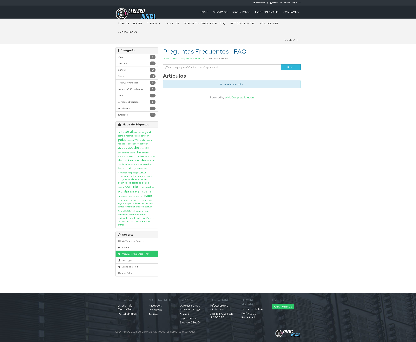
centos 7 (122, 206)
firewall (121, 211)
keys (120, 203)
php (130, 203)
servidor (145, 135)
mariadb (149, 203)
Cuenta (291, 39)
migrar (138, 191)
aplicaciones (138, 203)
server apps (123, 200)
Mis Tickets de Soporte (132, 240)
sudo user (130, 221)
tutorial (127, 131)
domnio (145, 182)
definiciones (123, 152)
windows (148, 164)
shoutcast (135, 135)
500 (147, 148)
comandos (123, 214)
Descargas (126, 260)
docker (130, 210)
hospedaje (133, 172)
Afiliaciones (269, 23)
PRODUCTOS (241, 12)
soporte (143, 176)
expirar (121, 187)
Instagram (155, 310)
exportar (133, 214)
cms (138, 206)
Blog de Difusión (190, 322)
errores (151, 156)
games (145, 200)
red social (122, 143)
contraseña (142, 168)
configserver (146, 206)
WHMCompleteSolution (239, 97)
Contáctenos (127, 31)
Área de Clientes (130, 23)
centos (142, 172)
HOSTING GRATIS (267, 12)
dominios (122, 182)
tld (140, 182)
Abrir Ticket (126, 273)
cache (132, 152)
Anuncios (172, 23)
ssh (150, 200)
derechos (149, 187)
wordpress (126, 191)
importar (141, 214)
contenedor (123, 218)
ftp (119, 132)
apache (133, 147)
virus (133, 164)
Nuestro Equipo (190, 310)
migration (130, 206)
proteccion (123, 196)
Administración (170, 58)
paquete (144, 179)
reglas (141, 187)
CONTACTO (291, 12)
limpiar (145, 152)
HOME (204, 12)
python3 (139, 221)
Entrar (275, 2)
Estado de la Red (242, 23)
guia (147, 131)
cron (149, 176)
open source (133, 143)
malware (140, 164)
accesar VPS (132, 140)
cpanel (147, 191)
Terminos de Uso (252, 309)
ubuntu (149, 196)
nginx (129, 176)
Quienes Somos (190, 305)
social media (133, 179)
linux (121, 168)
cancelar (144, 143)
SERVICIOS (220, 12)
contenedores (142, 211)
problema (134, 218)
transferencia (144, 160)
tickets (136, 176)
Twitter (153, 314)
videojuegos (135, 200)
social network (145, 140)
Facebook (155, 305)
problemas (142, 156)
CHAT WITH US (283, 306)
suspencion (123, 156)
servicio (132, 156)
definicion (125, 160)
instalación (144, 218)
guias (122, 139)
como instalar (124, 135)
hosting (130, 168)
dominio (131, 186)
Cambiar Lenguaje (290, 2)
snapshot (137, 196)
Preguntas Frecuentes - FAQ (204, 23)
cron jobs (122, 179)
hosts (125, 203)
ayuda (122, 147)
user (131, 196)
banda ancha (124, 164)
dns (139, 152)
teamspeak (138, 132)
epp (129, 182)
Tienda (152, 23)
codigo (135, 182)
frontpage (122, 172)
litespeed (122, 176)
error (142, 148)
